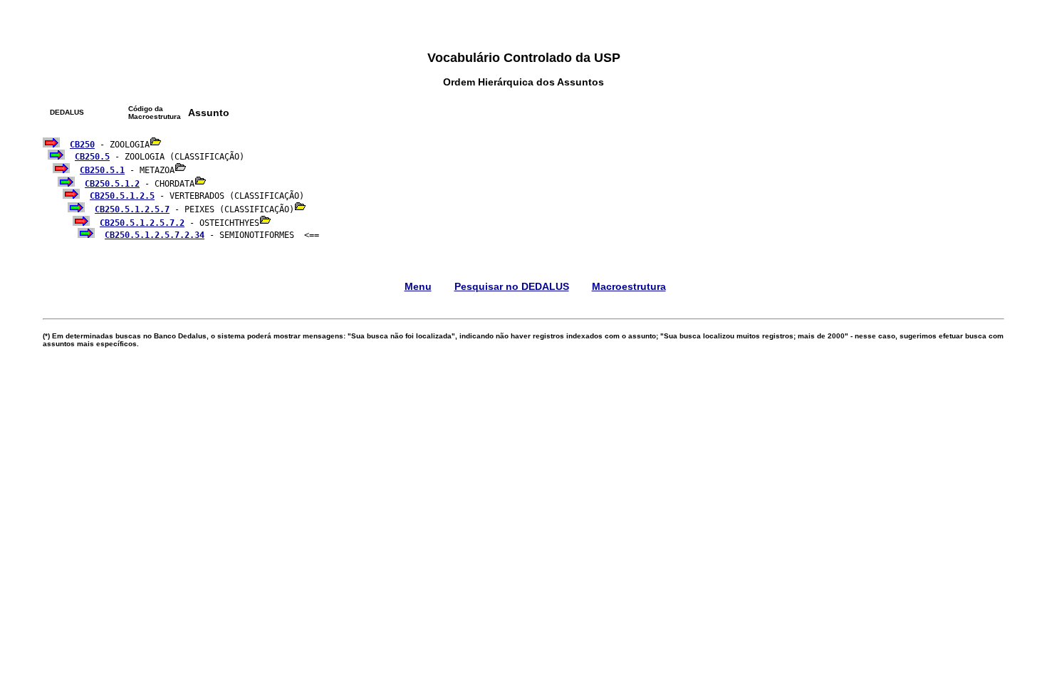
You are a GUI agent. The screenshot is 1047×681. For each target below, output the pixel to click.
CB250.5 (92, 157)
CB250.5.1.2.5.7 (132, 209)
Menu (418, 286)
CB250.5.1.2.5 (122, 196)
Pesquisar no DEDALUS (511, 286)
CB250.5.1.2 (112, 184)
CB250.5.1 (102, 170)
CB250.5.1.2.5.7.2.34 (154, 235)
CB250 (82, 145)
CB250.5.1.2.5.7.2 (142, 223)
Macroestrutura (629, 286)
